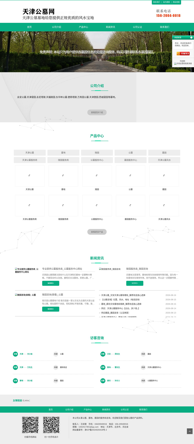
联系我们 (156, 2)
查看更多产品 (97, 232)
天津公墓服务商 (29, 160)
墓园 (164, 152)
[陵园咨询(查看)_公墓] (27, 302)
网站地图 (176, 2)
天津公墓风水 (164, 160)
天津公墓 (29, 152)
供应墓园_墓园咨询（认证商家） (115, 313)
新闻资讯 (110, 27)
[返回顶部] (190, 431)
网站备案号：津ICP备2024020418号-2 (90, 430)
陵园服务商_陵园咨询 (137, 269)
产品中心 (83, 27)
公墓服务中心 (97, 160)
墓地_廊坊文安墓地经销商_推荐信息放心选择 (121, 304)
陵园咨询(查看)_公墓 (52, 294)
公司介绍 (56, 27)
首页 (29, 27)
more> (51, 283)
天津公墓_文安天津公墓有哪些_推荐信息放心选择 (123, 295)
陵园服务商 (63, 160)
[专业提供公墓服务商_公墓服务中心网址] (27, 277)
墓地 (63, 152)
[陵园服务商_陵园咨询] (111, 277)
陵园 (97, 152)
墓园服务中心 (130, 160)
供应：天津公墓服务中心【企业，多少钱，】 (120, 308)
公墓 (131, 152)
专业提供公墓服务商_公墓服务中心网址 (62, 269)
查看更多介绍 (97, 112)
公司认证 (137, 27)
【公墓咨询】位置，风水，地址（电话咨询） (121, 299)
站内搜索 (166, 2)
